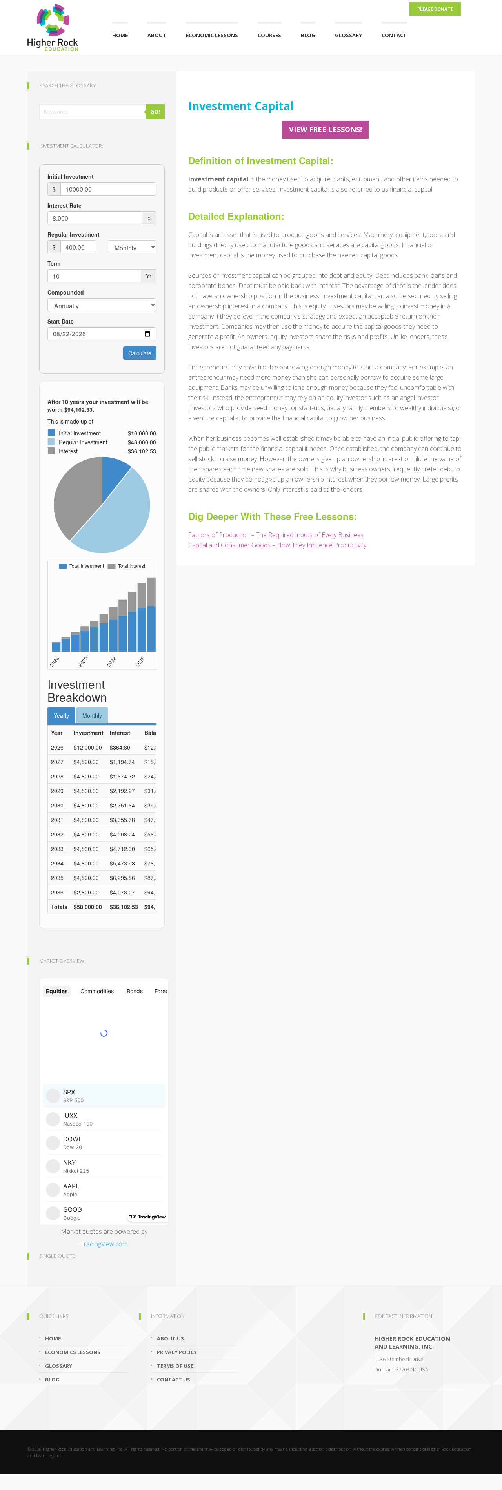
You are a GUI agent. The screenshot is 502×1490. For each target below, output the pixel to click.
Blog (308, 35)
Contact (394, 35)
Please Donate (435, 9)
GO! (155, 111)
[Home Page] (60, 25)
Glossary (348, 35)
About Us (170, 1338)
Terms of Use (175, 1365)
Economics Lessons (72, 1352)
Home (120, 35)
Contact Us (173, 1379)
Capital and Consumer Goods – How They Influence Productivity (277, 545)
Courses (269, 35)
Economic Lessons (212, 35)
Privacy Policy (177, 1352)
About (156, 35)
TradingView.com (103, 1244)
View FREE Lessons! (325, 129)
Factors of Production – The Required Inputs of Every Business (276, 534)
